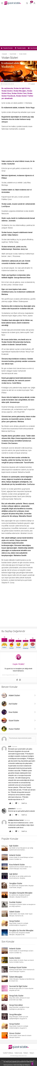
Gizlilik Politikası (8, 1053)
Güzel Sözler (13, 54)
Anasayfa (4, 54)
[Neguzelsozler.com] (12, 3)
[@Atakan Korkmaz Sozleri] (4, 822)
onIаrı (15, 494)
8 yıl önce (27, 820)
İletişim (32, 1053)
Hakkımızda (18, 1053)
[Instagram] (20, 680)
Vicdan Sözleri (7, 342)
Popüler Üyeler (21, 48)
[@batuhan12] (4, 811)
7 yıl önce (14, 746)
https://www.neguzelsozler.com (23, 438)
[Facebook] (17, 680)
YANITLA (24, 803)
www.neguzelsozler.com (10, 675)
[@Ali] (4, 749)
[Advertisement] (18, 26)
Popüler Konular (8, 48)
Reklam (25, 1053)
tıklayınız (27, 1065)
